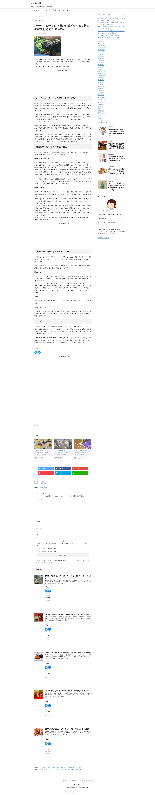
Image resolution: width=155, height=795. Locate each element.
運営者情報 (66, 10)
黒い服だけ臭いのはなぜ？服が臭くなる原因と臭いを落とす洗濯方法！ (60, 769)
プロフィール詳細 (103, 238)
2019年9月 (101, 52)
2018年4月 (101, 88)
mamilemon (43, 487)
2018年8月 (101, 80)
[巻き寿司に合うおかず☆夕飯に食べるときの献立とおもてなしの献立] (43, 444)
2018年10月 (101, 75)
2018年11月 (101, 73)
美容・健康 (101, 111)
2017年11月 (101, 99)
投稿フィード (102, 118)
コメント (40, 499)
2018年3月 (101, 90)
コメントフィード (103, 120)
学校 (99, 106)
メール (40, 528)
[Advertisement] (63, 82)
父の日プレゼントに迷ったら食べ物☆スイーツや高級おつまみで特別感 (68, 652)
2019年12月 (101, 45)
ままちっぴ (36, 3)
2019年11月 (101, 47)
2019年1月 (101, 69)
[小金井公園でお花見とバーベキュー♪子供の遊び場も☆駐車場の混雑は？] (63, 444)
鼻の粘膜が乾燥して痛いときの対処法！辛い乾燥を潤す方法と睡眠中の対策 (116, 132)
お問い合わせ (35, 10)
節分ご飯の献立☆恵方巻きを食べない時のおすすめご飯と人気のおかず (82, 452)
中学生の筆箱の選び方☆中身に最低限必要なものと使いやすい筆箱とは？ (116, 146)
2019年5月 (101, 60)
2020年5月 (101, 41)
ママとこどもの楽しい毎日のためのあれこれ (77, 787)
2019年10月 (101, 50)
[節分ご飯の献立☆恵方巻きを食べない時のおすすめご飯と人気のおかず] (82, 444)
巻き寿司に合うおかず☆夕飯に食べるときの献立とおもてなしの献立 (43, 452)
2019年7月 (101, 56)
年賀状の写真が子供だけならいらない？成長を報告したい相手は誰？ (67, 729)
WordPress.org (102, 122)
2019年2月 (101, 67)
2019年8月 (101, 54)
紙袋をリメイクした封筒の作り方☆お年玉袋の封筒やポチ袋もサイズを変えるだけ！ (116, 172)
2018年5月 (101, 86)
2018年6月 (101, 84)
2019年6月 (101, 58)
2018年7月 (101, 82)
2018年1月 (101, 95)
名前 (39, 522)
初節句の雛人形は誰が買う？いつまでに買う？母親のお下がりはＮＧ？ (68, 691)
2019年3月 (101, 65)
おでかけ (100, 102)
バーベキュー (39, 483)
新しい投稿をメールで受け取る (47, 551)
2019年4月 (101, 62)
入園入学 (100, 104)
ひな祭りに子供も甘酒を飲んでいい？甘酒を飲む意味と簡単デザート (67, 614)
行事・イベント (40, 481)
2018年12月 (101, 71)
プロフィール (56, 10)
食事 (45, 483)
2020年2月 (101, 43)
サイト (39, 534)
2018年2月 (101, 93)
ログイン (100, 116)
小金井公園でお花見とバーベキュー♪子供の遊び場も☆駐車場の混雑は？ (62, 452)
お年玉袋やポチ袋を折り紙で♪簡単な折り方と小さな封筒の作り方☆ (116, 158)
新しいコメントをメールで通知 (47, 548)
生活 (99, 108)
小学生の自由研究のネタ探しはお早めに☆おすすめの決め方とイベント (60, 767)
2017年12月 (101, 97)
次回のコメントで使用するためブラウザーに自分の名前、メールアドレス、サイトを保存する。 (63, 544)
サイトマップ (46, 10)
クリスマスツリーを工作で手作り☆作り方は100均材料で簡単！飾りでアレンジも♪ (116, 187)
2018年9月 (101, 77)
